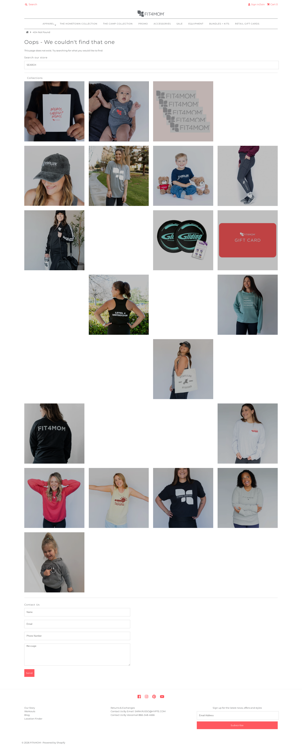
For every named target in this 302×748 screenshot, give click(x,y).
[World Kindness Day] (54, 562)
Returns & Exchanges (123, 707)
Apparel (48, 23)
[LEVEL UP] (119, 305)
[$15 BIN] (119, 111)
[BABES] (183, 176)
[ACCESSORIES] (54, 176)
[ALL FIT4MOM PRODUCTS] (119, 176)
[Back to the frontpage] (28, 32)
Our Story (29, 707)
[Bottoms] (248, 176)
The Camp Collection (118, 23)
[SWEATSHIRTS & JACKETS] (54, 498)
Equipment (195, 23)
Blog (27, 715)
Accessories (162, 23)
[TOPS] (248, 498)
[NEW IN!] (248, 305)
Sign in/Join (257, 4)
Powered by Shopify (54, 742)
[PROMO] (183, 369)
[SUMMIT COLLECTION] (248, 433)
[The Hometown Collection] (183, 498)
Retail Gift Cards (247, 23)
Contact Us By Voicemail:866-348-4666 (133, 715)
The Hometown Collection (78, 23)
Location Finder (33, 718)
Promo (143, 23)
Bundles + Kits (219, 23)
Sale (180, 23)
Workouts (29, 711)
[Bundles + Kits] (54, 240)
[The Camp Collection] (119, 498)
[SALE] (54, 433)
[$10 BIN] (54, 111)
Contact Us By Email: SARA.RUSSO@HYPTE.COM (138, 711)
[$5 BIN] (183, 111)
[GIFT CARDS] (248, 240)
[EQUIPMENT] (183, 240)
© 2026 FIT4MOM (31, 742)
